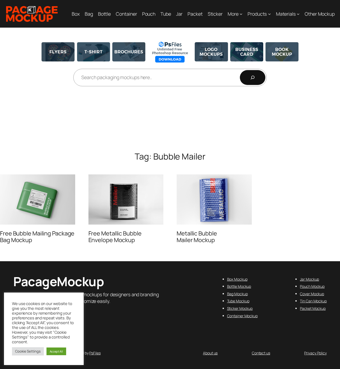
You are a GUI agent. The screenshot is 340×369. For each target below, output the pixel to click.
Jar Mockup (309, 279)
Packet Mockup (313, 308)
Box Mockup (237, 279)
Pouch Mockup (312, 286)
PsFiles (94, 352)
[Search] (252, 77)
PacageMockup (58, 281)
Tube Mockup (238, 300)
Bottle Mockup (239, 286)
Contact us (261, 352)
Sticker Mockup (240, 308)
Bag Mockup (237, 293)
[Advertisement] (170, 119)
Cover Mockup (312, 293)
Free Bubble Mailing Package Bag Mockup (37, 236)
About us (210, 352)
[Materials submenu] (298, 13)
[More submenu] (241, 13)
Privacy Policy (315, 352)
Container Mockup (242, 315)
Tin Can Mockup (313, 300)
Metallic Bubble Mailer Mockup (197, 236)
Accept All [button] (56, 351)
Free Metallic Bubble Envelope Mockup (115, 236)
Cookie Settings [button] (28, 351)
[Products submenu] (269, 13)
